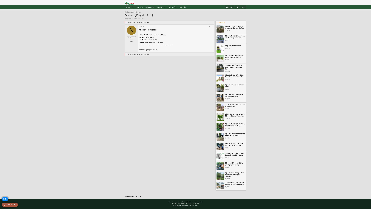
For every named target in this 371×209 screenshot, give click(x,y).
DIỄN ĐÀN (182, 7)
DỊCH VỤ (160, 7)
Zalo (5, 199)
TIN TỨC (139, 7)
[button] (164, 7)
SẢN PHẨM (150, 7)
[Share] (209, 26)
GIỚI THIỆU (172, 7)
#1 (212, 26)
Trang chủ (129, 7)
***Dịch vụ (221, 22)
